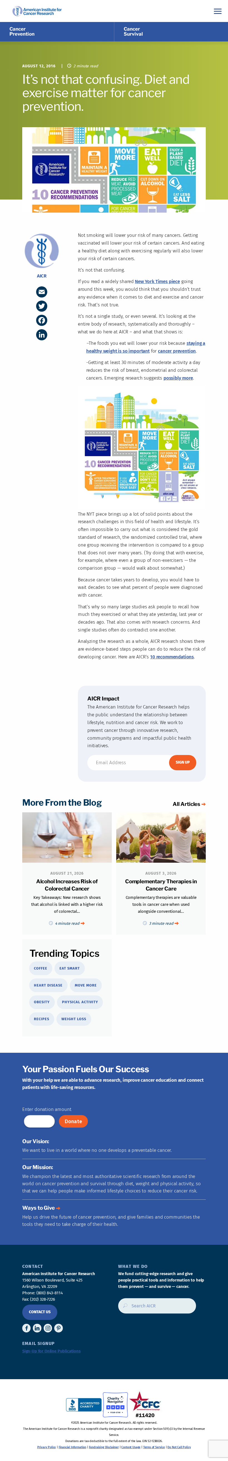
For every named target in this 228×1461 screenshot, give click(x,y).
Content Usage (130, 1447)
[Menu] (217, 11)
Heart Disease (48, 985)
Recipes (41, 1019)
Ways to (38, 1208)
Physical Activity (80, 1002)
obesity (42, 1002)
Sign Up (183, 762)
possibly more (178, 378)
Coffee (40, 968)
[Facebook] (41, 320)
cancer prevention (177, 351)
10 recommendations (172, 657)
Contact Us (40, 1312)
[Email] (41, 291)
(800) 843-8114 (49, 1292)
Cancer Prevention (21, 31)
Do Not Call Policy (179, 1447)
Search (123, 1307)
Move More (86, 985)
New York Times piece (157, 281)
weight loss (73, 1019)
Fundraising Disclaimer (104, 1447)
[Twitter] (41, 306)
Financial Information (72, 1447)
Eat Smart (70, 968)
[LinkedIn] (41, 334)
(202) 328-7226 (42, 1299)
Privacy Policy (46, 1447)
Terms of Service (154, 1447)
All (186, 804)
